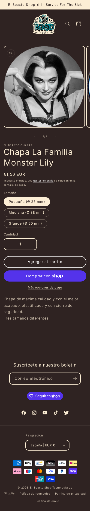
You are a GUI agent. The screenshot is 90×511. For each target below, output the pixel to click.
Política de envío (47, 501)
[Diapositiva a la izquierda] (35, 136)
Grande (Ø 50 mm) (25, 223)
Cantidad (11, 234)
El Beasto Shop (40, 487)
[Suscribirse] (75, 378)
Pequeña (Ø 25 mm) (27, 202)
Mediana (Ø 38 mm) (26, 212)
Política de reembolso (35, 493)
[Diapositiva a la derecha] (55, 136)
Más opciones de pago (45, 287)
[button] (9, 24)
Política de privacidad (70, 493)
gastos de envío (43, 180)
